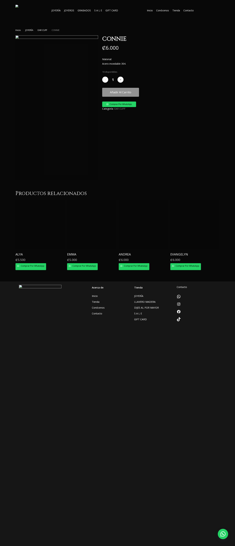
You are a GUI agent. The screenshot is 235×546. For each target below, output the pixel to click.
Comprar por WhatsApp (121, 104)
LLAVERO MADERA (145, 301)
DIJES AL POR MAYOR (146, 307)
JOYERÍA (29, 30)
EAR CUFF (42, 30)
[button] (119, 104)
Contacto (97, 313)
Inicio (18, 30)
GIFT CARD (140, 319)
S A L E (138, 313)
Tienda (95, 301)
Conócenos (98, 307)
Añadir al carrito (120, 92)
